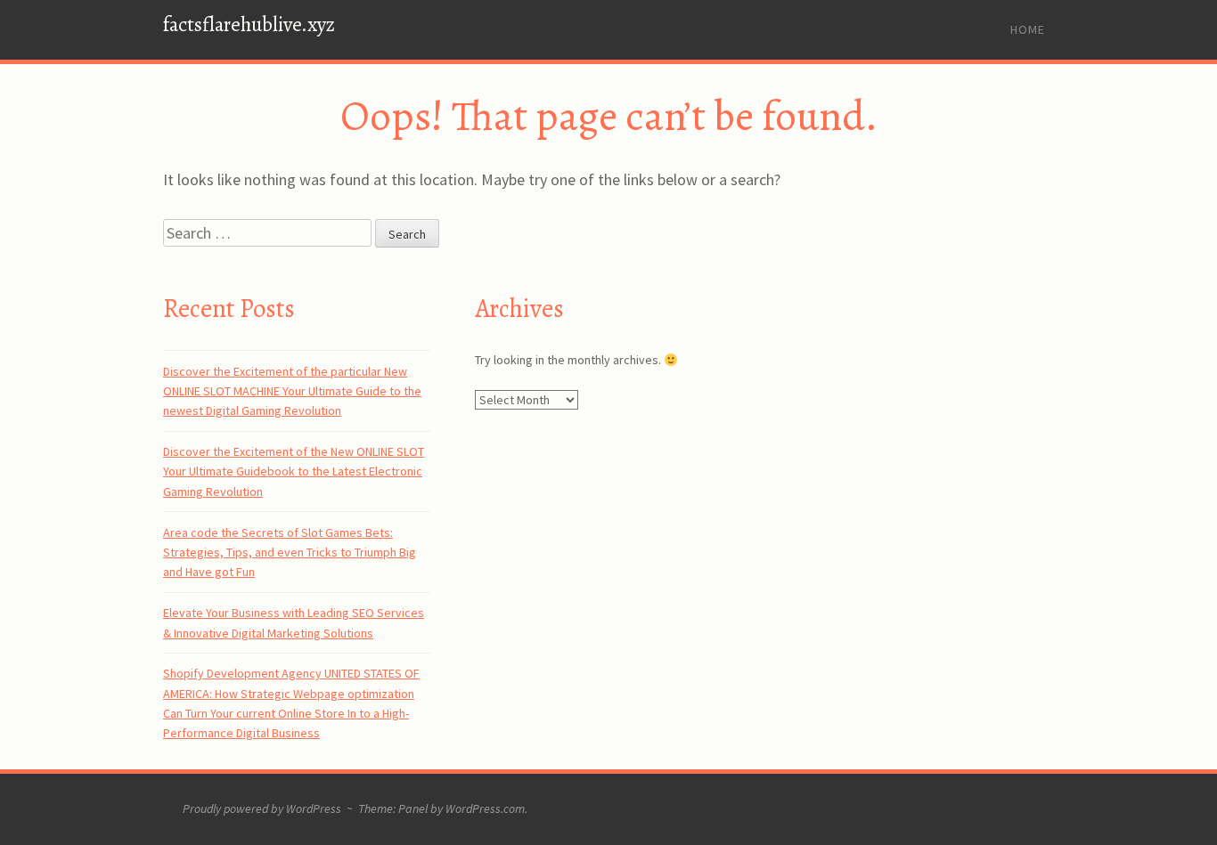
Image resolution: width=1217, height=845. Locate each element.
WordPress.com (485, 808)
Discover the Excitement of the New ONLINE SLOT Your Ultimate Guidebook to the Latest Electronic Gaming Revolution (293, 471)
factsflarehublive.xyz (249, 24)
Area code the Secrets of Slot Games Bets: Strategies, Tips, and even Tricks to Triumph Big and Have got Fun (289, 552)
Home (1027, 29)
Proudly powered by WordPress (262, 808)
